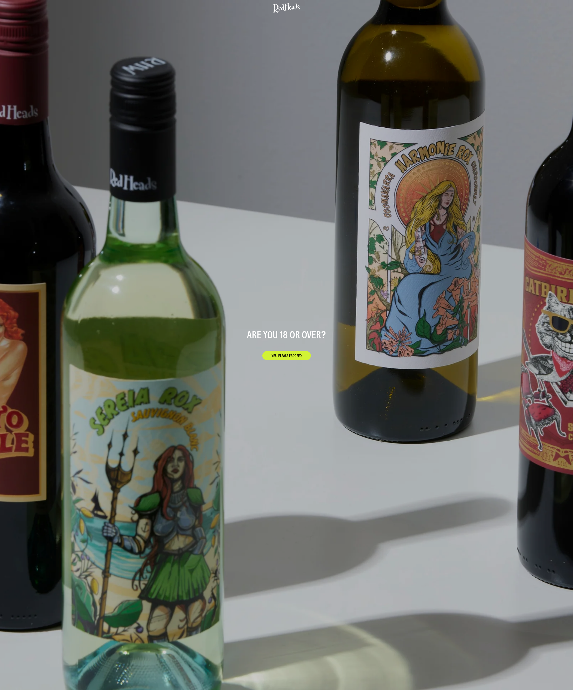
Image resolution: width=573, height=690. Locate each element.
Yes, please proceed (287, 355)
